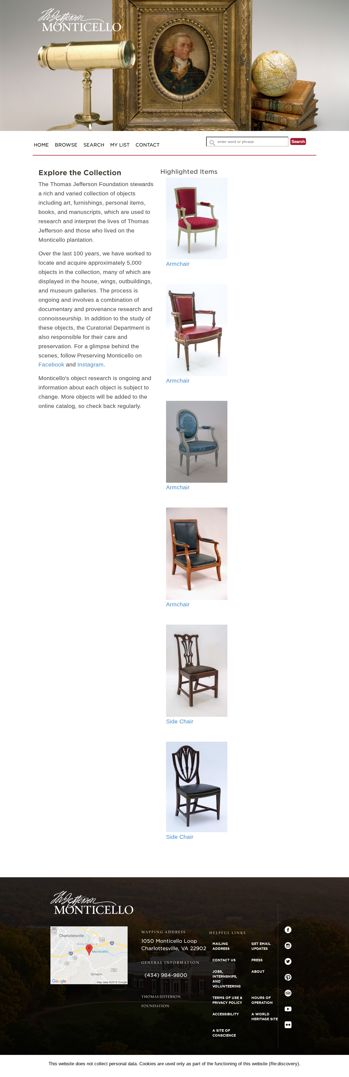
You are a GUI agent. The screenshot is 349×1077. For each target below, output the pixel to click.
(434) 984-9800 (166, 975)
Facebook (51, 364)
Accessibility (225, 1014)
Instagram (90, 364)
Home (41, 145)
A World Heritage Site (264, 1016)
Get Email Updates (261, 946)
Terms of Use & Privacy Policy (227, 1000)
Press (257, 960)
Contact (148, 145)
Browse (66, 145)
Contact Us (224, 960)
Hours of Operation (262, 1000)
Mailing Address (221, 946)
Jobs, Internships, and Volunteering (226, 978)
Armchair (177, 264)
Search (93, 145)
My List (120, 145)
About (257, 971)
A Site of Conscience (224, 1032)
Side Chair (179, 721)
